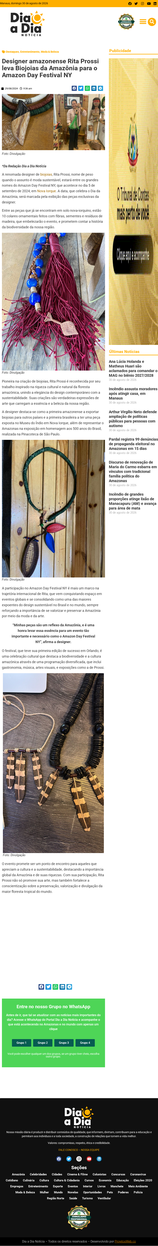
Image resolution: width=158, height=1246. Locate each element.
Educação (122, 1180)
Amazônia (18, 1174)
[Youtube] (149, 4)
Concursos (118, 1174)
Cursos (89, 1180)
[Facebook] (130, 4)
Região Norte (55, 1198)
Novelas (73, 1192)
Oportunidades (92, 1192)
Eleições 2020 (143, 1180)
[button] (142, 21)
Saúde (73, 1198)
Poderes (123, 1192)
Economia (105, 1180)
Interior (87, 1186)
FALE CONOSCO (68, 1149)
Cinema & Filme (77, 1174)
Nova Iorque (46, 191)
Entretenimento (30, 51)
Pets (110, 1192)
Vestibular (104, 1198)
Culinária (28, 1180)
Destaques (12, 51)
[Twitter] (136, 4)
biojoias (46, 174)
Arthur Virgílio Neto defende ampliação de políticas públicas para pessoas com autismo (133, 419)
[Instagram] (142, 4)
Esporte (58, 1186)
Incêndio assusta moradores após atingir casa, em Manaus (133, 393)
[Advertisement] (53, 941)
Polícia (138, 1192)
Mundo (58, 1192)
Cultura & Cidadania (67, 1180)
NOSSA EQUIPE (90, 1149)
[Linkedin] (155, 4)
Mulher (44, 1192)
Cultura (44, 1180)
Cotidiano (12, 1180)
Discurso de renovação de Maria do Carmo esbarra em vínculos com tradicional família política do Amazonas (133, 471)
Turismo (87, 1198)
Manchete (117, 1186)
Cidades (57, 1174)
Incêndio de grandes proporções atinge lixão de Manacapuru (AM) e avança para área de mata (132, 501)
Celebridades (38, 1174)
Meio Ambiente (138, 1186)
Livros (101, 1186)
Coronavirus (138, 1174)
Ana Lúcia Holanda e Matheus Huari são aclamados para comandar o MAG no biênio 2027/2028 (133, 368)
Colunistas (99, 1174)
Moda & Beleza (50, 51)
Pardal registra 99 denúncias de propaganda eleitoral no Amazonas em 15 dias (133, 444)
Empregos (16, 1186)
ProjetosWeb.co (125, 1241)
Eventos (73, 1186)
